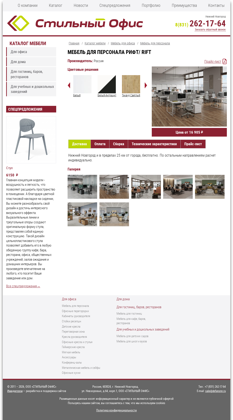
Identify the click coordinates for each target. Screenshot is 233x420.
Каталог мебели (28, 43)
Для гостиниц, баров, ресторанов (27, 74)
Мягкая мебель (71, 352)
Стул (9, 168)
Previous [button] (69, 85)
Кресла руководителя (74, 337)
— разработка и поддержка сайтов (36, 391)
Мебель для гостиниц (129, 313)
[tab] (79, 144)
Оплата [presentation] (100, 143)
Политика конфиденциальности (116, 410)
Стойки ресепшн (71, 321)
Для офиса (19, 51)
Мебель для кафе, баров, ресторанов (131, 321)
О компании (28, 5)
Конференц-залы (72, 362)
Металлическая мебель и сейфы (81, 368)
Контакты (216, 5)
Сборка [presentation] (118, 143)
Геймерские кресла (73, 347)
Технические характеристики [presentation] (154, 143)
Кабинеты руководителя (76, 316)
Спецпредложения (114, 5)
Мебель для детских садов (132, 336)
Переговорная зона (73, 331)
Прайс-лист (212, 61)
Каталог (55, 5)
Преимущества (184, 5)
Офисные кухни (71, 373)
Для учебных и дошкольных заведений (32, 89)
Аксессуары (69, 357)
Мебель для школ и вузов (131, 341)
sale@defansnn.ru (215, 391)
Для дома (18, 61)
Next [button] (146, 85)
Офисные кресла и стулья (77, 342)
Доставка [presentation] (79, 143)
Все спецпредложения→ (23, 286)
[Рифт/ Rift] (82, 187)
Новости (81, 5)
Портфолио (151, 5)
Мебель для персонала (75, 306)
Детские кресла (71, 326)
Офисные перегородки (75, 311)
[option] (83, 86)
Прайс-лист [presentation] (193, 143)
